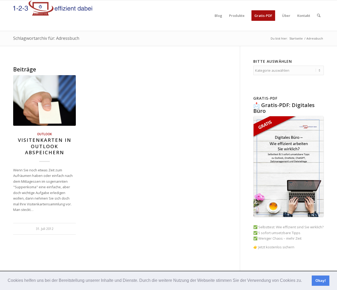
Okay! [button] (320, 280)
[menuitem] (218, 15)
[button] (304, 281)
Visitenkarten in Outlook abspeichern (44, 146)
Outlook (44, 134)
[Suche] (319, 15)
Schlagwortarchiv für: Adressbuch (46, 38)
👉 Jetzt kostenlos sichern (273, 247)
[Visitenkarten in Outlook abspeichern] (44, 100)
